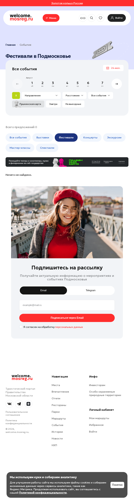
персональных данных (69, 327)
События (25, 44)
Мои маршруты (99, 418)
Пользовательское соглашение (17, 413)
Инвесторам (97, 385)
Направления (33, 95)
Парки (56, 411)
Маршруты (59, 418)
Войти (93, 431)
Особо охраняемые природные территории (105, 393)
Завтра (53, 104)
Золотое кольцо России (67, 3)
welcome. (22, 377)
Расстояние (73, 95)
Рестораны (59, 405)
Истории (57, 431)
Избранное (96, 424)
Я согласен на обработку (53, 327)
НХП (54, 445)
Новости (57, 438)
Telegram (91, 290)
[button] (116, 84)
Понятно (117, 484)
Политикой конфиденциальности (43, 492)
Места (56, 385)
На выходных (73, 104)
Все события (98, 95)
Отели (56, 398)
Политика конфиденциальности (19, 422)
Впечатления (60, 391)
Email (43, 290)
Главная (11, 44)
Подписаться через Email (67, 317)
